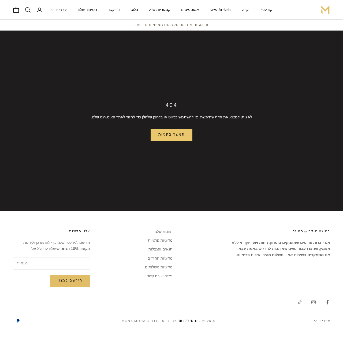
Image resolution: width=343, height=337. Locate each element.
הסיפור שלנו (87, 9)
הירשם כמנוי (70, 280)
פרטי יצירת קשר (160, 276)
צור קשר (114, 9)
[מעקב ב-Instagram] (313, 302)
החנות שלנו (164, 231)
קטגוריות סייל (159, 9)
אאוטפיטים (190, 9)
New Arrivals (220, 9)
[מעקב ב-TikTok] (299, 302)
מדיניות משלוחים (159, 267)
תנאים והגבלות (160, 249)
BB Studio (188, 321)
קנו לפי (266, 9)
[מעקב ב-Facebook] (327, 302)
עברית (61, 10)
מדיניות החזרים (160, 258)
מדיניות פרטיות (160, 240)
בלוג (134, 9)
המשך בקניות (171, 134)
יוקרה (246, 9)
